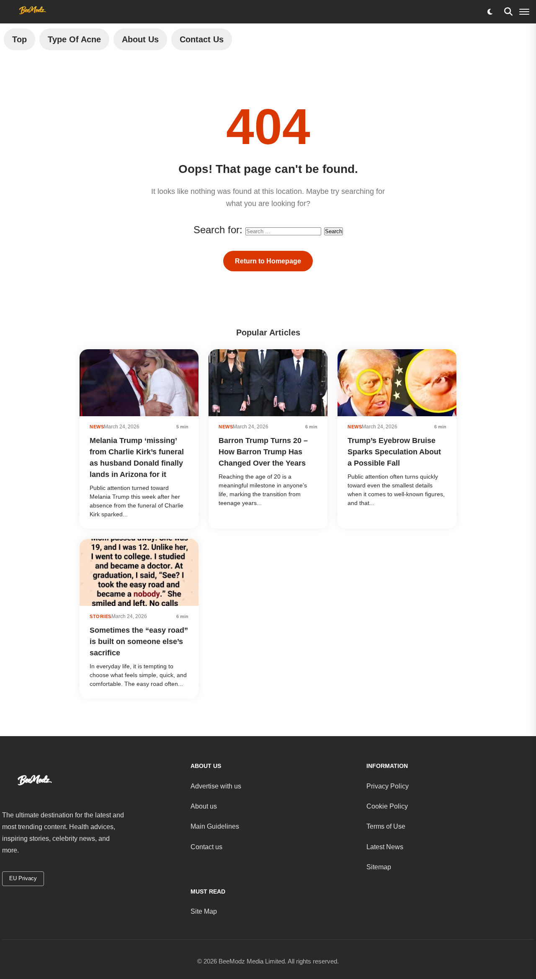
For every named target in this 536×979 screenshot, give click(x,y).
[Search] (508, 12)
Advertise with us (216, 786)
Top (19, 39)
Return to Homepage (268, 261)
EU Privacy (23, 878)
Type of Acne (74, 39)
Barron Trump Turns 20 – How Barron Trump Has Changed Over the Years (263, 451)
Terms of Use (385, 826)
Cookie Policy (387, 806)
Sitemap (378, 867)
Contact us (206, 846)
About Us (140, 39)
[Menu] (524, 11)
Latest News (384, 846)
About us (204, 806)
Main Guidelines (215, 826)
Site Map (204, 911)
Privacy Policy (387, 786)
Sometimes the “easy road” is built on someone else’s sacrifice (139, 641)
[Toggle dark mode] (489, 11)
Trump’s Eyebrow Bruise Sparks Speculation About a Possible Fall (394, 451)
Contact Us (202, 39)
